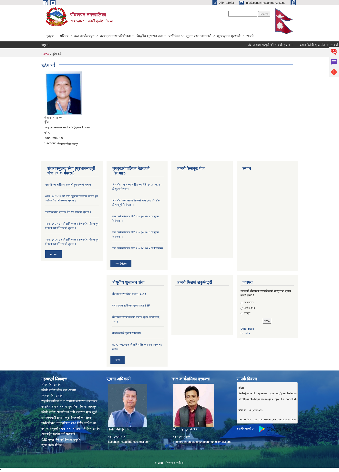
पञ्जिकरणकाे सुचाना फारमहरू (126, 333)
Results (245, 333)
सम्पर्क (250, 36)
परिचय (64, 36)
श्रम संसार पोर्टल (51, 445)
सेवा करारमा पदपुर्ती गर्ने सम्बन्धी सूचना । (261, 45)
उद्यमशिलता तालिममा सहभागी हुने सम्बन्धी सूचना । (69, 184)
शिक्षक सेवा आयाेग (52, 396)
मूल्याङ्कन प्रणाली (229, 36)
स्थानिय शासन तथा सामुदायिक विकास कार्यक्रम (69, 407)
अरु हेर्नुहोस (121, 263)
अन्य (117, 359)
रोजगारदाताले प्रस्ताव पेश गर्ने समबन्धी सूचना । (68, 212)
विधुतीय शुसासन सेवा (150, 36)
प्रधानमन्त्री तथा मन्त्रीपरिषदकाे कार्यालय (66, 418)
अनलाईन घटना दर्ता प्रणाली (58, 434)
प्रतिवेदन (174, 36)
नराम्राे (247, 313)
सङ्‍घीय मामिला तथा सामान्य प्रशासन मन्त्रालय (69, 401)
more (53, 254)
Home (45, 53)
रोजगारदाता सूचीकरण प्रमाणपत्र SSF (131, 305)
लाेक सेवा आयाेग (51, 385)
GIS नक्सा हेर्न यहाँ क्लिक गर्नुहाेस (61, 440)
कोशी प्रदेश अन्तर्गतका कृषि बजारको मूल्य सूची (69, 412)
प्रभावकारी (249, 302)
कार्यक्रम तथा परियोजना (115, 36)
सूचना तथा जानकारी (198, 36)
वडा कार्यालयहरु (84, 36)
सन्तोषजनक (249, 307)
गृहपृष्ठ (50, 36)
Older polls (247, 328)
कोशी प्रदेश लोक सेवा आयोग (58, 390)
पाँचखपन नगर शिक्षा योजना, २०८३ (129, 293)
